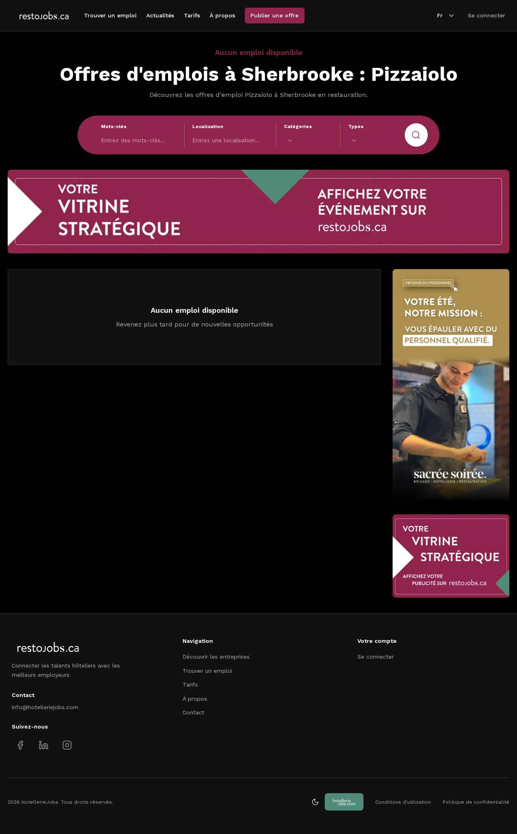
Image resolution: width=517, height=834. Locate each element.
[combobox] (308, 140)
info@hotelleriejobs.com (45, 707)
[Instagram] (67, 745)
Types (356, 126)
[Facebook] (20, 745)
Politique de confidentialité (476, 802)
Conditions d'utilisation (403, 802)
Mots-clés (113, 126)
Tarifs (192, 15)
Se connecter (486, 15)
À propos (222, 15)
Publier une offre (274, 15)
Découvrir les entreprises (216, 656)
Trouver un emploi (110, 15)
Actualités (160, 15)
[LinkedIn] (43, 745)
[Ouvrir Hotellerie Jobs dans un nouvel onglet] (344, 802)
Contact (193, 712)
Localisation (207, 126)
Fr (440, 15)
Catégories (298, 126)
